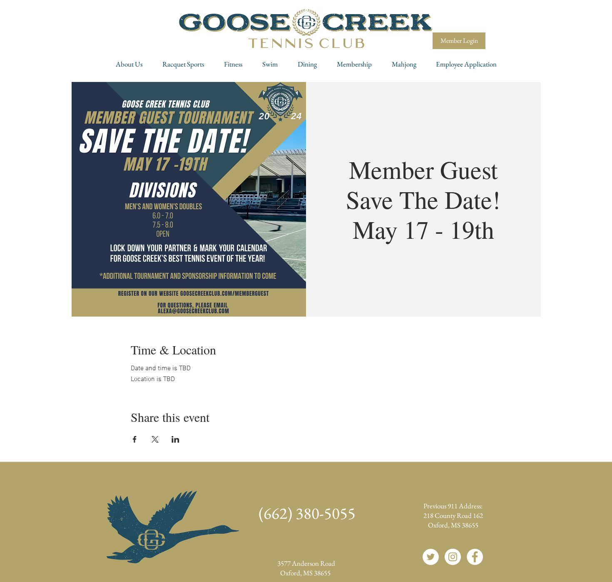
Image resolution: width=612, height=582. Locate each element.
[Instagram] (453, 557)
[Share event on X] (155, 439)
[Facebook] (475, 557)
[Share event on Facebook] (135, 439)
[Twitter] (431, 557)
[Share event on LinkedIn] (175, 439)
